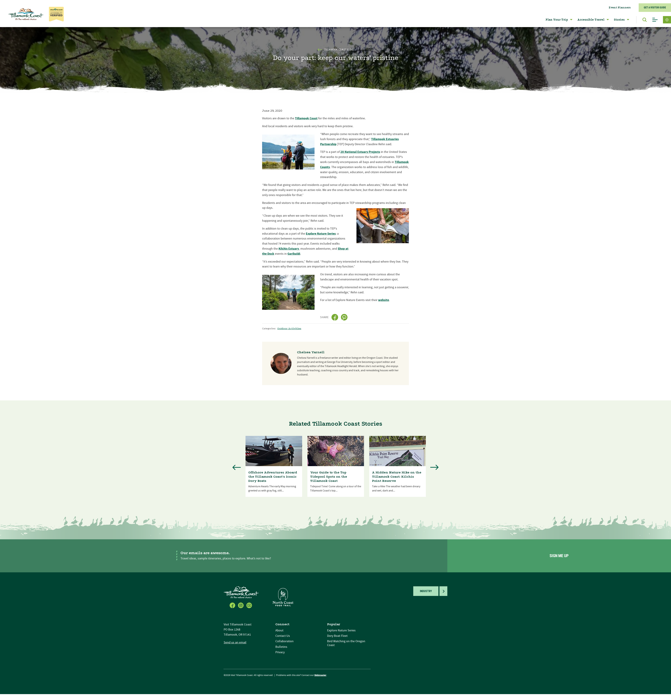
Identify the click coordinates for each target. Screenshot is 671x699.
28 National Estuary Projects (360, 152)
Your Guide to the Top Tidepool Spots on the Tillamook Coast (328, 476)
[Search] (643, 20)
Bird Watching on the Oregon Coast (346, 643)
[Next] (434, 467)
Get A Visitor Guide (655, 7)
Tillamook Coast (306, 118)
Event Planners (620, 7)
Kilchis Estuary (289, 249)
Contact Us (282, 636)
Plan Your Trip (557, 19)
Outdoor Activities (289, 328)
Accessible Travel (590, 19)
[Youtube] (249, 605)
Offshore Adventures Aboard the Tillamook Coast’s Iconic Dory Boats (272, 476)
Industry (426, 591)
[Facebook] (233, 605)
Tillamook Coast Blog (338, 49)
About (279, 630)
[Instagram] (241, 605)
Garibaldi (293, 254)
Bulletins (281, 647)
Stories (619, 19)
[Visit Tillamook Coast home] (241, 592)
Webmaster (320, 675)
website (383, 300)
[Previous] (236, 467)
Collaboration (284, 641)
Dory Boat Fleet (337, 636)
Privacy (280, 652)
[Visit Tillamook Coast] (25, 14)
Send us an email (235, 642)
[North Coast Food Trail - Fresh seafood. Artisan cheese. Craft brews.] (283, 597)
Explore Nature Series (321, 233)
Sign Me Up (559, 555)
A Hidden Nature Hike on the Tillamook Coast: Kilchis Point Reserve (396, 476)
